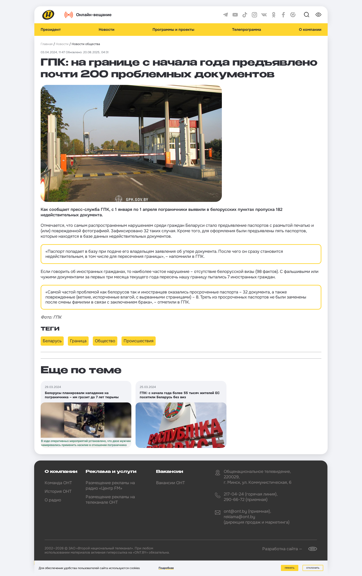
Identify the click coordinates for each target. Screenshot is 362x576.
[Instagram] (254, 14)
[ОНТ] (48, 14)
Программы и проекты (173, 29)
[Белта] (310, 548)
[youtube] (235, 14)
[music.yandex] (293, 14)
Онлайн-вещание (94, 14)
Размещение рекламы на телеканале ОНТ (110, 499)
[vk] (264, 14)
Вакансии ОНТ (170, 482)
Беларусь (52, 341)
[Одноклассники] (273, 14)
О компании (310, 29)
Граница (78, 341)
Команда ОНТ (58, 482)
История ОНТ (58, 491)
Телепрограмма (246, 29)
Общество (105, 341)
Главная (47, 44)
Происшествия (139, 341)
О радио (53, 500)
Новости (106, 29)
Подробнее (166, 568)
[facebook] (283, 14)
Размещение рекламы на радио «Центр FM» (110, 485)
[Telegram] (225, 14)
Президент (51, 29)
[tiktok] (244, 14)
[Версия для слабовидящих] (318, 14)
